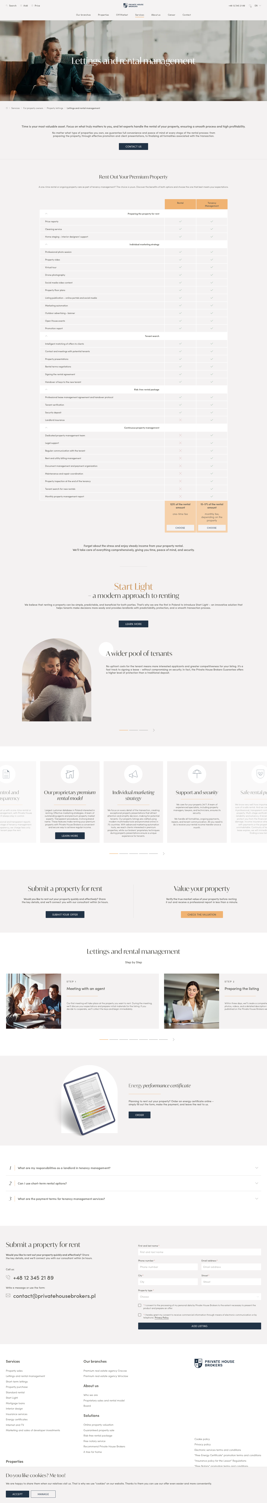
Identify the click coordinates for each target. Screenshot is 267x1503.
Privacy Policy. (162, 1317)
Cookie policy (202, 1439)
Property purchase (17, 1387)
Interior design (14, 1408)
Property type (145, 1290)
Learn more (133, 624)
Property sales (14, 1370)
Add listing (200, 1326)
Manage (43, 1494)
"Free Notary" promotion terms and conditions (221, 1466)
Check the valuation (202, 914)
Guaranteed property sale (98, 1430)
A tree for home (92, 1452)
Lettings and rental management (25, 1376)
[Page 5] (153, 853)
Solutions (91, 1415)
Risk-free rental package (97, 1435)
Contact (187, 14)
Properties (103, 14)
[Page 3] (133, 853)
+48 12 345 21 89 (33, 1277)
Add (25, 5)
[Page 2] (123, 853)
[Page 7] (163, 1039)
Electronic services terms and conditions (218, 1450)
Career (171, 14)
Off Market (122, 14)
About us (156, 14)
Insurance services (16, 1414)
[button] (258, 5)
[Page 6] (153, 1039)
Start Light (12, 1397)
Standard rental (15, 1392)
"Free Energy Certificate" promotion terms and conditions (228, 1455)
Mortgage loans (15, 1403)
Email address (208, 1260)
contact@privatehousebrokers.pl (54, 1295)
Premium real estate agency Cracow (105, 1370)
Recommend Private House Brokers (104, 1446)
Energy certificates (17, 1419)
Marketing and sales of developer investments (33, 1430)
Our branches (83, 14)
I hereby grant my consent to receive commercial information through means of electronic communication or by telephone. (200, 1316)
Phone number (146, 1260)
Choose (180, 527)
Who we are (90, 1395)
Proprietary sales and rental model (104, 1400)
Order (139, 1115)
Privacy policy (203, 1444)
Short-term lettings (17, 1381)
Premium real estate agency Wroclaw (105, 1376)
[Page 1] (113, 853)
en (256, 5)
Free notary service (94, 1441)
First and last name (148, 1245)
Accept (17, 1494)
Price (37, 5)
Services (139, 14)
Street (204, 1275)
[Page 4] (143, 853)
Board (87, 1405)
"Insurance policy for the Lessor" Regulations (220, 1460)
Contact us (133, 146)
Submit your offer (65, 914)
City (140, 1275)
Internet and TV (15, 1425)
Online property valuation (98, 1424)
